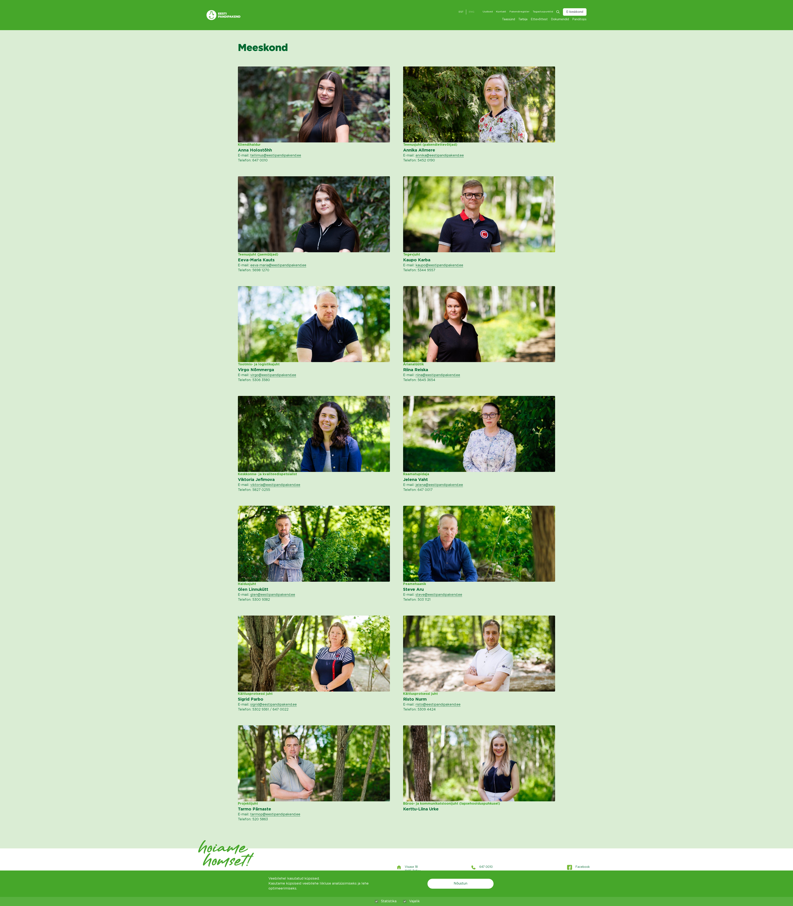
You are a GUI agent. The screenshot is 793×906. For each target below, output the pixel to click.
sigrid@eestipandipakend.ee (273, 704)
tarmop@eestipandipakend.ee (275, 814)
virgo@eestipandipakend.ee (273, 375)
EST (461, 12)
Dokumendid (560, 19)
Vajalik (414, 901)
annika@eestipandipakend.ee (439, 155)
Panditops (579, 19)
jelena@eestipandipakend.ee (439, 485)
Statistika (388, 901)
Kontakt (501, 12)
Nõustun (460, 883)
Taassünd (508, 19)
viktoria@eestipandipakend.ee (275, 485)
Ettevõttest (539, 19)
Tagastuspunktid (543, 12)
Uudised (488, 12)
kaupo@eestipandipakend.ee (439, 265)
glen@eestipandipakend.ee (272, 594)
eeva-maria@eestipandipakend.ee (278, 265)
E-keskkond (574, 12)
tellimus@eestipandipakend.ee (275, 155)
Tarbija (522, 19)
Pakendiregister (519, 12)
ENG (471, 12)
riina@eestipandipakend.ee (437, 375)
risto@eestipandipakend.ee (438, 704)
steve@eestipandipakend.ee (438, 594)
